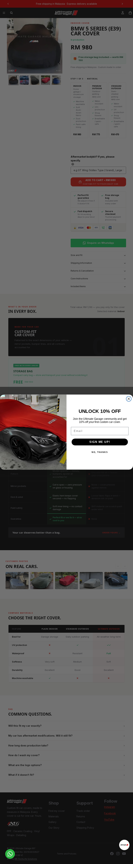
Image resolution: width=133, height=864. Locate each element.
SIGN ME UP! (99, 441)
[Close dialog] (128, 398)
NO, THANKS (100, 452)
